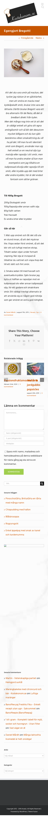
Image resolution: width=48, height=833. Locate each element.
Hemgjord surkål (14, 682)
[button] (6, 380)
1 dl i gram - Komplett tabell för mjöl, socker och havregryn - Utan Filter (24, 722)
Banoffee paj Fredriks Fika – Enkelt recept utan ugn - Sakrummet (23, 707)
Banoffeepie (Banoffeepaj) (19, 713)
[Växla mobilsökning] (42, 7)
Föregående (27, 38)
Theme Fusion (32, 811)
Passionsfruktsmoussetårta (21, 380)
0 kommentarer (12, 385)
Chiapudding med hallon (18, 510)
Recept (32, 312)
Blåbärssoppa (12, 517)
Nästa (39, 38)
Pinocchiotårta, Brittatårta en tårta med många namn (23, 501)
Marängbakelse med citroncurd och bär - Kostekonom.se (23, 691)
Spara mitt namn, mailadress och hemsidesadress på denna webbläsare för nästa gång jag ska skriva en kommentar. (23, 458)
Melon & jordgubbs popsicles (33, 385)
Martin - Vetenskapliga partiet (21, 678)
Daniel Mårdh (10, 312)
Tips (37, 312)
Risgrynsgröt (12, 524)
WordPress (23, 811)
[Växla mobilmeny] (42, 4)
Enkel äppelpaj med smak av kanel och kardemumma (23, 533)
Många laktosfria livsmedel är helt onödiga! (23, 737)
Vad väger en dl (17, 728)
